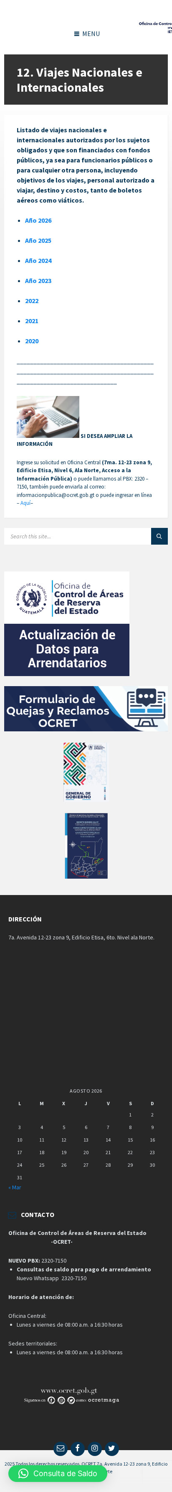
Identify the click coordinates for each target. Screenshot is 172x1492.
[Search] (159, 536)
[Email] (60, 1449)
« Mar (14, 1187)
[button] (57, 1473)
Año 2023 (38, 280)
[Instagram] (95, 1449)
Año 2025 (38, 240)
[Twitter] (112, 1449)
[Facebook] (78, 1449)
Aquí (25, 503)
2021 (31, 320)
